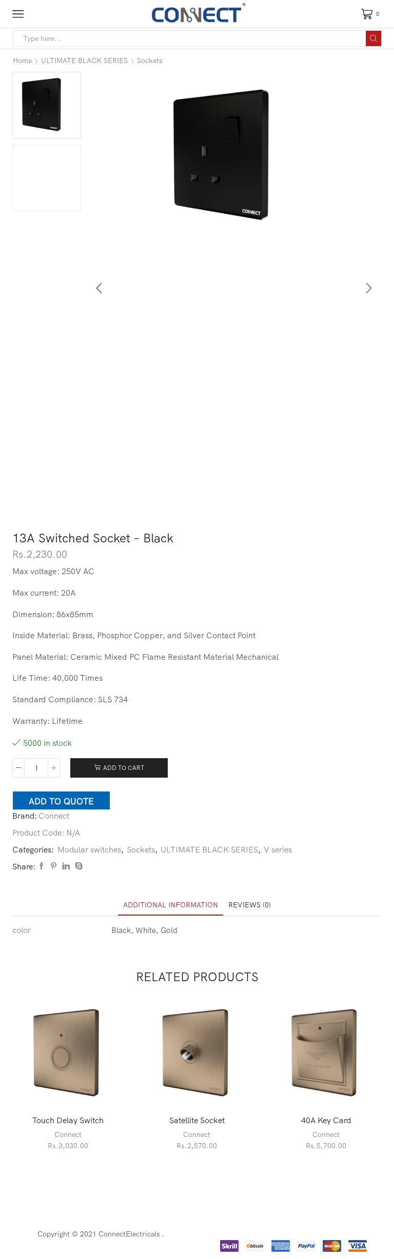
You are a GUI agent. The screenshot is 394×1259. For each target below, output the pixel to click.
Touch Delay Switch (68, 1120)
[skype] (77, 866)
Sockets (150, 60)
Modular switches (89, 849)
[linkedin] (66, 866)
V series (278, 849)
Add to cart (123, 767)
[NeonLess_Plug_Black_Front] (47, 178)
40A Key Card (326, 1120)
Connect (53, 815)
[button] (99, 288)
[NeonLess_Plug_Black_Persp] (47, 104)
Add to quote (61, 801)
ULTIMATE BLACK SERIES (84, 60)
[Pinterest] (54, 866)
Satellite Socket (197, 1120)
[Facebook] (41, 866)
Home (22, 60)
